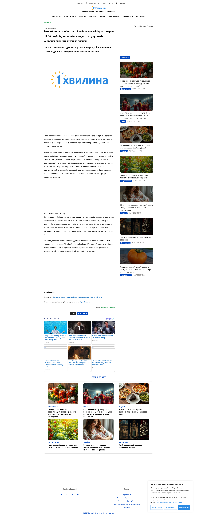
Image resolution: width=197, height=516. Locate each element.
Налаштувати (157, 507)
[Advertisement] (79, 117)
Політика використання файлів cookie (169, 502)
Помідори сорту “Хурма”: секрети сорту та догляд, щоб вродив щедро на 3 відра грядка (135, 269)
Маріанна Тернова (146, 26)
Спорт (123, 121)
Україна (124, 213)
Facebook (80, 3)
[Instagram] (86, 3)
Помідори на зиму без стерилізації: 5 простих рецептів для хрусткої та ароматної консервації (136, 83)
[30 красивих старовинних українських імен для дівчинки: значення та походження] (136, 194)
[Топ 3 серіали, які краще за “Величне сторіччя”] (136, 226)
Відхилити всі (170, 507)
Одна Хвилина (85, 302)
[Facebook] (73, 3)
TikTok (104, 3)
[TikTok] (99, 3)
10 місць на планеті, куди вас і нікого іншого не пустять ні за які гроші (77, 297)
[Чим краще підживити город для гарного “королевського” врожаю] (136, 164)
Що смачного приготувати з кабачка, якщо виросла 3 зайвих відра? (133, 411)
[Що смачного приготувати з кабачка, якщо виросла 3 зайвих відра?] (136, 134)
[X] (109, 3)
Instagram (92, 3)
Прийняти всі (183, 507)
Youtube (122, 3)
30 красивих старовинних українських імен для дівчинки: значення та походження (136, 207)
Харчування (126, 89)
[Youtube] (116, 3)
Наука (47, 22)
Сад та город (126, 181)
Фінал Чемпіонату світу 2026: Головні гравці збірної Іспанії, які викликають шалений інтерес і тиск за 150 (136, 115)
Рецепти (124, 151)
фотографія (82, 313)
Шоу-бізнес (125, 243)
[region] (170, 496)
